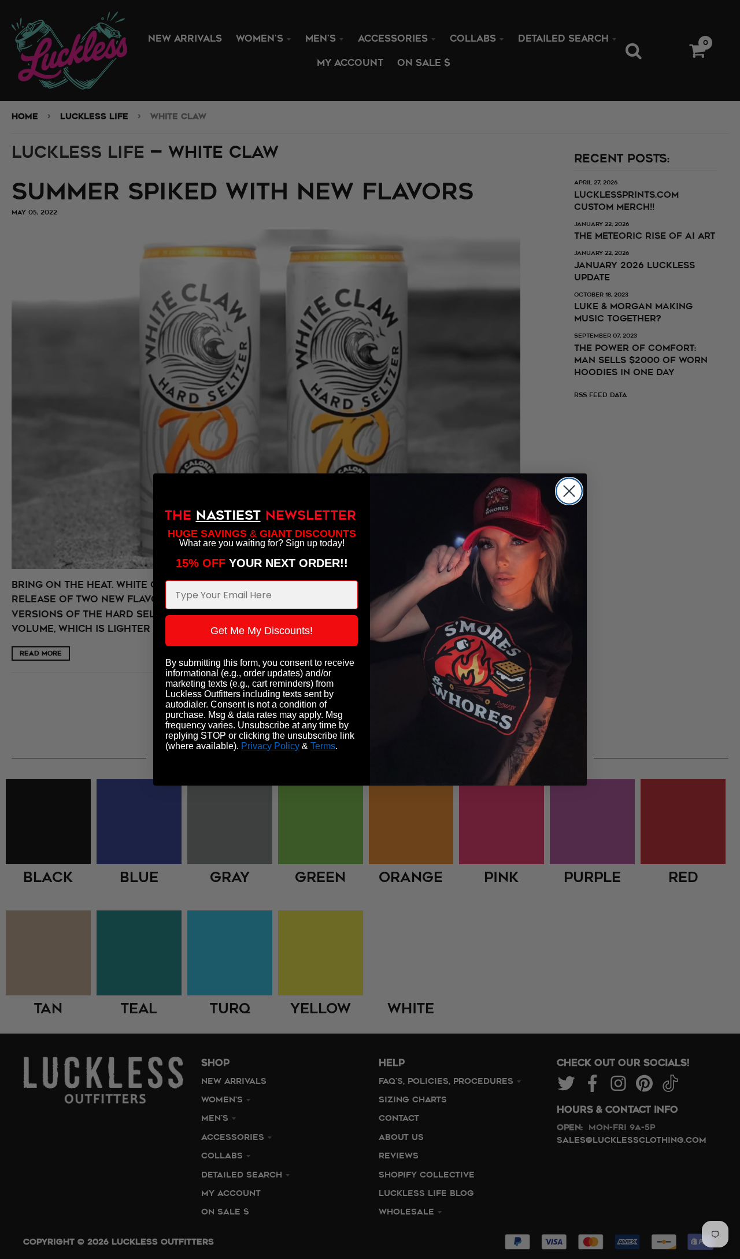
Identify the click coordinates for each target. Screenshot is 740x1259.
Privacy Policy (270, 746)
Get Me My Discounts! (261, 630)
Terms (322, 746)
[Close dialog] (569, 491)
